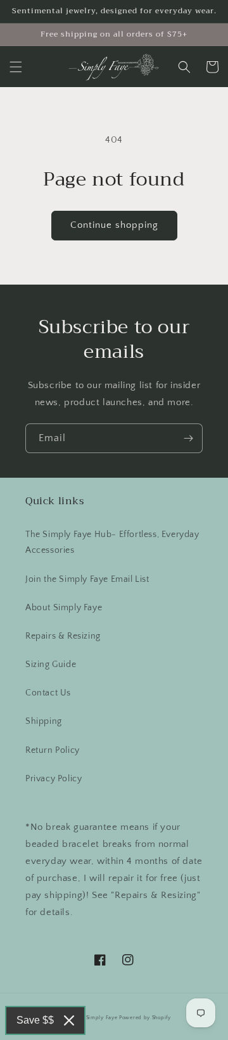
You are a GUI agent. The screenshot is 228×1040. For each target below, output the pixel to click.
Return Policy (52, 750)
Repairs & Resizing (63, 636)
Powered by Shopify (145, 1017)
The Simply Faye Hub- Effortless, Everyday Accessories (112, 542)
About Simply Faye (63, 608)
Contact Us (48, 693)
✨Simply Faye (98, 1017)
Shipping (43, 721)
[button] (16, 67)
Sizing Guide (50, 664)
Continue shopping (114, 225)
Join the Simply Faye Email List (87, 579)
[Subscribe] (188, 438)
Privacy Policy (53, 779)
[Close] (69, 1020)
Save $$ (35, 1020)
